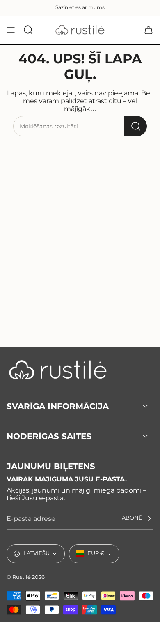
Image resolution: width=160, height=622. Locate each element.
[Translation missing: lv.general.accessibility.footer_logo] (58, 369)
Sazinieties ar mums (80, 7)
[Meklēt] (135, 126)
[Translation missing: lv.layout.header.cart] (148, 30)
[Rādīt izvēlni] (10, 30)
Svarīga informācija (58, 406)
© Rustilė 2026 (26, 577)
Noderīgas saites (49, 436)
